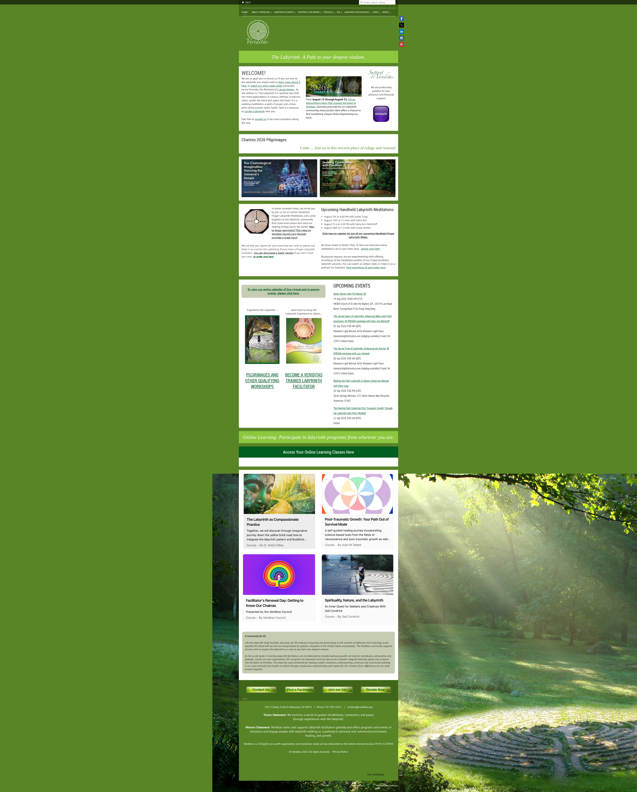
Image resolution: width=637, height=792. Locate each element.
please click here (370, 248)
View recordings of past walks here (366, 267)
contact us (261, 119)
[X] (401, 25)
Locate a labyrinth (255, 111)
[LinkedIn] (401, 31)
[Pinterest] (401, 44)
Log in (248, 2)
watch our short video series (267, 85)
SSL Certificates (375, 774)
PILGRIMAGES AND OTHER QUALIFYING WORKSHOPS (262, 380)
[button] (375, 767)
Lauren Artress (286, 89)
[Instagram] (401, 38)
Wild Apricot (369, 785)
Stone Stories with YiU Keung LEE (349, 293)
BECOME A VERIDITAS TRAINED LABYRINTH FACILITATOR (303, 380)
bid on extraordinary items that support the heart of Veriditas (331, 103)
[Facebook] (401, 18)
